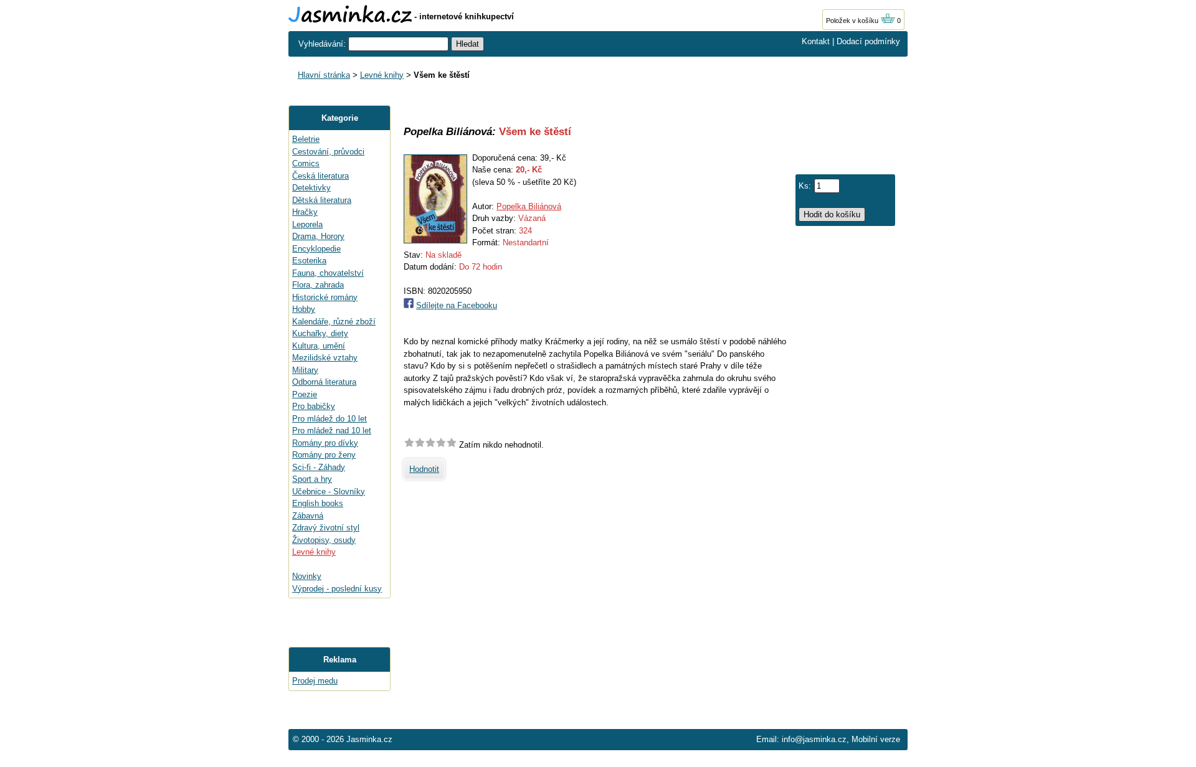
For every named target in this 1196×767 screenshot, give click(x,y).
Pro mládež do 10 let (329, 418)
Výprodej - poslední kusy (337, 588)
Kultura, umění (318, 346)
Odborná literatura (324, 382)
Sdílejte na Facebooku (456, 305)
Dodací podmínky (868, 41)
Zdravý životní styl (325, 527)
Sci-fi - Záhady (318, 467)
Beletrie (306, 139)
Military (305, 370)
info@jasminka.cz (814, 739)
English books (317, 503)
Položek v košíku (853, 20)
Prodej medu (315, 680)
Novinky (306, 576)
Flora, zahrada (318, 284)
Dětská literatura (321, 200)
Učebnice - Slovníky (328, 491)
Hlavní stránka (324, 75)
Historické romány (325, 297)
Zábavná (307, 515)
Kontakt (816, 41)
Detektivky (311, 187)
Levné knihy (382, 75)
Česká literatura (320, 176)
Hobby (303, 309)
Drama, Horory (318, 236)
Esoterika (309, 260)
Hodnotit (424, 469)
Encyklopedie (316, 248)
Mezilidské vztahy (325, 357)
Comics (306, 163)
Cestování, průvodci (328, 151)
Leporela (307, 224)
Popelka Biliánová (528, 206)
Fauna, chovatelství (328, 273)
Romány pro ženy (324, 454)
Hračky (305, 212)
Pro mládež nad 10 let (331, 430)
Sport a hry (312, 479)
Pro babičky (313, 406)
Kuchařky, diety (320, 333)
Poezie (304, 394)
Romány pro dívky (325, 443)
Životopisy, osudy (324, 540)
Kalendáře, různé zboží (334, 321)
